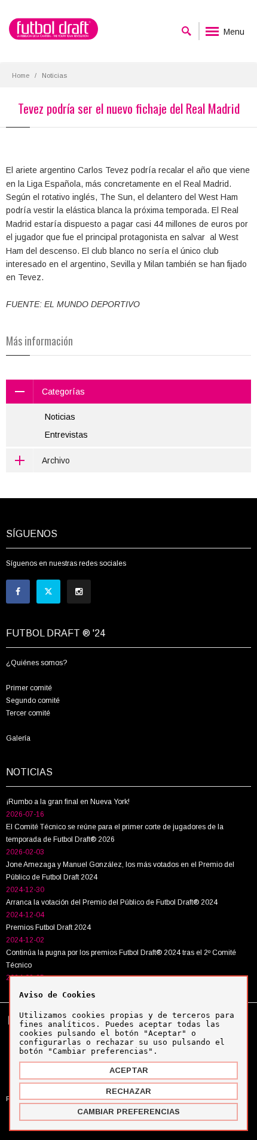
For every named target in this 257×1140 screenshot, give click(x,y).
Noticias (60, 417)
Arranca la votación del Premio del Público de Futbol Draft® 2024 (112, 902)
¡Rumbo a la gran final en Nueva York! (68, 802)
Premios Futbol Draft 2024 (48, 927)
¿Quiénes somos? (36, 663)
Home (20, 75)
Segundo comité (33, 700)
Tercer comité (28, 713)
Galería (18, 738)
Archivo (56, 460)
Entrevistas (66, 434)
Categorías (63, 391)
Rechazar (128, 1091)
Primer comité (29, 688)
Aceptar (128, 1070)
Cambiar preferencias (128, 1111)
